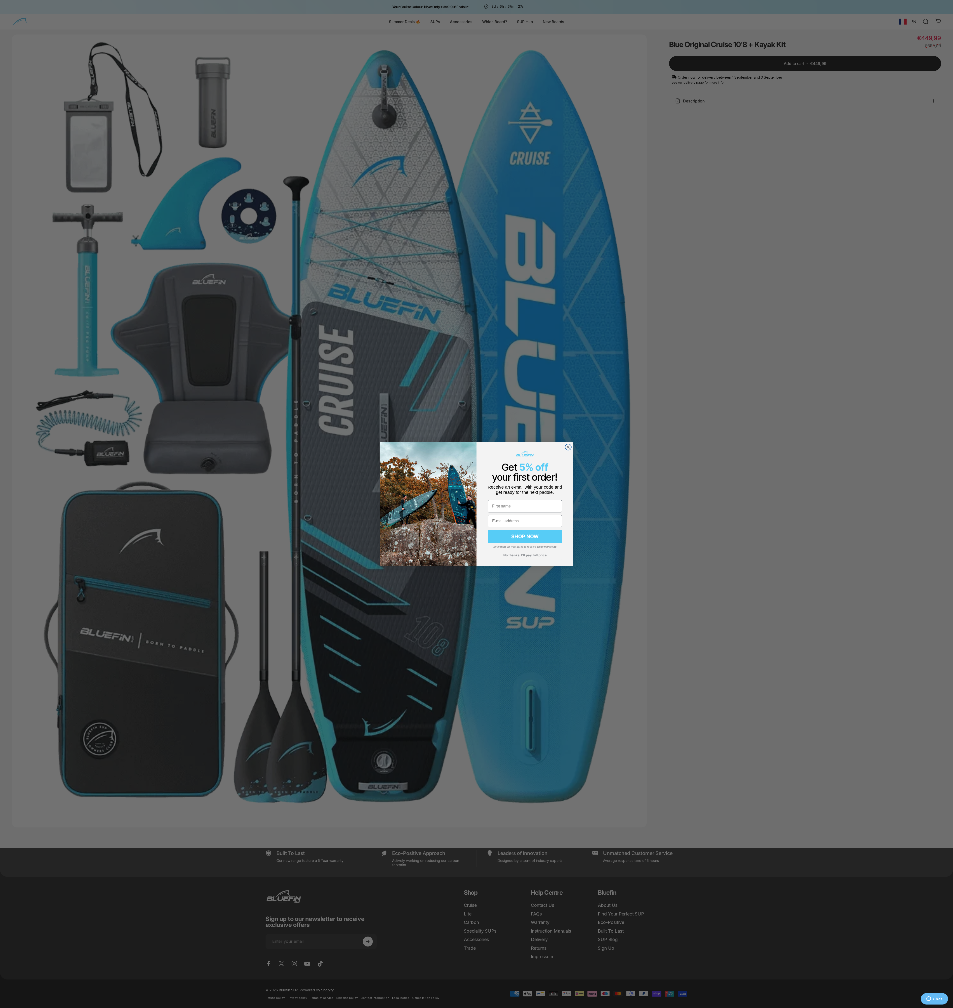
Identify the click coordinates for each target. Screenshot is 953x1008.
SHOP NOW (525, 536)
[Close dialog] (568, 447)
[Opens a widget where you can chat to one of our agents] (934, 999)
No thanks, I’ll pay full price (525, 555)
